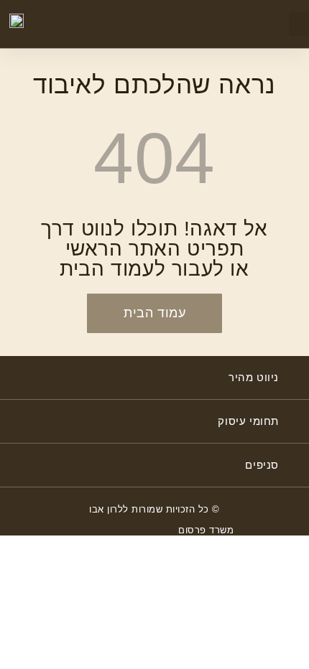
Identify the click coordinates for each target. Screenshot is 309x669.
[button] (299, 24)
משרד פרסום (206, 530)
